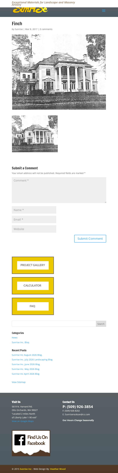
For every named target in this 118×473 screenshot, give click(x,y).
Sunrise (19, 29)
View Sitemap (19, 382)
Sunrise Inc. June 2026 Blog (26, 364)
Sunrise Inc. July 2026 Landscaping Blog (32, 359)
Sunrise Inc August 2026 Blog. (27, 354)
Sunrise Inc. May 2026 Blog (25, 369)
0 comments (46, 29)
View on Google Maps (23, 421)
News (15, 337)
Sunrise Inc (25, 468)
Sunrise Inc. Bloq (20, 342)
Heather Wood (58, 468)
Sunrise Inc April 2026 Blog (25, 373)
